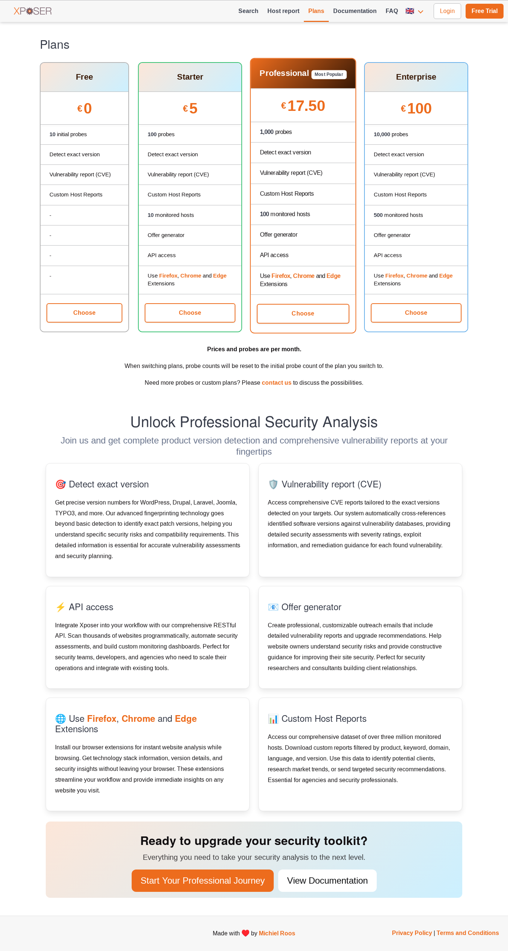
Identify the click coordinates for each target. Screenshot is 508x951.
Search (248, 11)
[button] (415, 11)
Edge (219, 276)
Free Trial (485, 11)
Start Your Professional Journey (203, 881)
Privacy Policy (412, 933)
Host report (283, 11)
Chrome (190, 276)
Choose (84, 312)
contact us (277, 382)
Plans (316, 11)
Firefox (168, 276)
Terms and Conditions (468, 933)
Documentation (355, 11)
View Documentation (327, 881)
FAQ (392, 11)
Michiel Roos (277, 933)
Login (447, 11)
